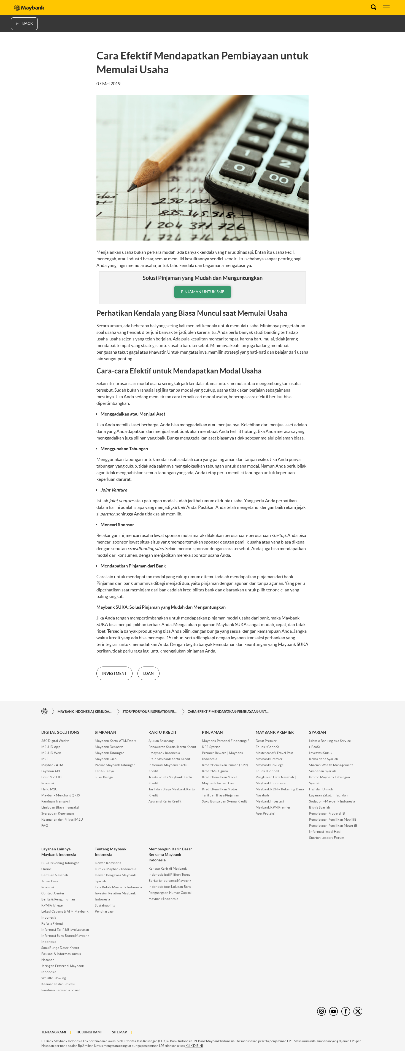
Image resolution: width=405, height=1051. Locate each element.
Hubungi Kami (89, 1032)
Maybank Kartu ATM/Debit (115, 740)
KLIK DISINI (194, 1045)
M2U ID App (50, 747)
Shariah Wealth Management (331, 765)
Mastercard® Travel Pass (274, 753)
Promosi (47, 783)
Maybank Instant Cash (219, 783)
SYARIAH (317, 732)
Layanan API (50, 771)
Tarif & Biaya (104, 771)
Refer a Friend (52, 923)
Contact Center (52, 893)
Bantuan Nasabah (54, 875)
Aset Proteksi (266, 813)
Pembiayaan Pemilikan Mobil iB (333, 819)
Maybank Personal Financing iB (226, 740)
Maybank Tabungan (110, 753)
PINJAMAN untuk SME (202, 292)
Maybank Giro (106, 759)
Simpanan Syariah (322, 771)
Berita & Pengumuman (58, 899)
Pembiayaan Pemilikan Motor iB (333, 825)
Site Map (119, 1032)
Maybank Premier (269, 759)
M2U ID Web (51, 753)
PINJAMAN (212, 732)
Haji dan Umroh (321, 789)
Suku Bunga (104, 777)
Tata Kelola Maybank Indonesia (118, 887)
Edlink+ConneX (268, 747)
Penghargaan (105, 911)
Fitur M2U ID (51, 777)
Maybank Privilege (270, 765)
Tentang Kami (53, 1032)
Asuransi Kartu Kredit (164, 801)
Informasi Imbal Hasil (325, 831)
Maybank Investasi (270, 801)
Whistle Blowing (53, 978)
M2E (44, 759)
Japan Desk (49, 881)
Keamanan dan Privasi (58, 984)
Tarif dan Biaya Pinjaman (220, 795)
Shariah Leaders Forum (326, 837)
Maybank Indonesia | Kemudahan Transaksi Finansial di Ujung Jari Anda (85, 711)
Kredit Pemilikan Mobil (219, 777)
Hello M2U (49, 789)
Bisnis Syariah (319, 807)
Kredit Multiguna (215, 771)
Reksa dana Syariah (323, 759)
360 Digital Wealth (55, 740)
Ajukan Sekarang (161, 740)
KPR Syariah (211, 747)
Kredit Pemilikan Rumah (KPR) (225, 765)
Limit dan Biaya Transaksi (60, 807)
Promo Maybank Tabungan (115, 765)
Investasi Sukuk (321, 753)
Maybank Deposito (109, 747)
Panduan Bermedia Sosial (60, 990)
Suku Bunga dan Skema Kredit (224, 801)
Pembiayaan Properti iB (327, 813)
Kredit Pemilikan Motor (219, 789)
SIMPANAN (105, 732)
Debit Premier (266, 740)
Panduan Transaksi (55, 801)
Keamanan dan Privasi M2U (62, 819)
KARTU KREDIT (162, 732)
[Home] (44, 711)
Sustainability (105, 905)
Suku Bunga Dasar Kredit (60, 947)
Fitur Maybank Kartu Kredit (169, 759)
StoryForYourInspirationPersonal (150, 711)
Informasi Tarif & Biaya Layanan (65, 929)
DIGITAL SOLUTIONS (60, 732)
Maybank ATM (52, 765)
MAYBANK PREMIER (275, 732)
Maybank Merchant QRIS (60, 795)
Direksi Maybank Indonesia (115, 869)
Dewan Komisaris (108, 863)
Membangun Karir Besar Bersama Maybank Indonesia (170, 854)
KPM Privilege (52, 905)
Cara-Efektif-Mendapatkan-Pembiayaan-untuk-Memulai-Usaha (229, 711)
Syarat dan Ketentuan (57, 813)
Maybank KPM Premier (273, 807)
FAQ (44, 825)
